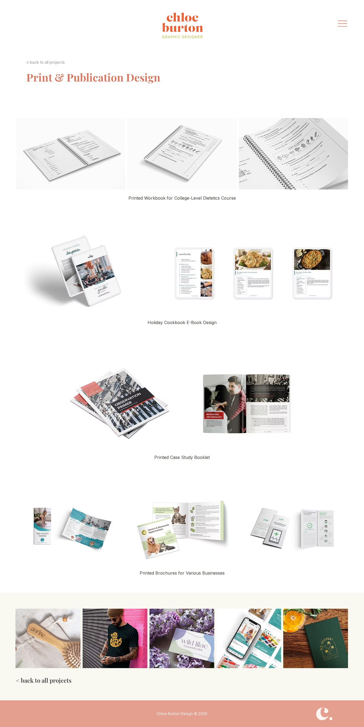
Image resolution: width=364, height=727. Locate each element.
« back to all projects (45, 62)
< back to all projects (43, 680)
